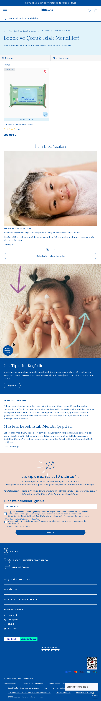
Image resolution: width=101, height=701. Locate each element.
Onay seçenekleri (10, 684)
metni (17, 526)
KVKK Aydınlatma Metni (61, 688)
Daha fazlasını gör (64, 45)
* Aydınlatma (10, 526)
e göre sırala (62, 58)
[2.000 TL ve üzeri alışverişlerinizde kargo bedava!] (50, 2)
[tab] (47, 249)
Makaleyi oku (9, 245)
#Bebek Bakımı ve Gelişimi (18, 228)
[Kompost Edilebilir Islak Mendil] (26, 94)
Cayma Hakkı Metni (63, 692)
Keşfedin (12, 385)
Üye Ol (50, 532)
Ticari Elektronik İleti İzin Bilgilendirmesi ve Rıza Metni (29, 692)
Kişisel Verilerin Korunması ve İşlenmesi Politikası (27, 688)
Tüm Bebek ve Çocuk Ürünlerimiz (24, 31)
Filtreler (9, 58)
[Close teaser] (13, 344)
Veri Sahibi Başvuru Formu (86, 692)
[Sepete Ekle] (45, 114)
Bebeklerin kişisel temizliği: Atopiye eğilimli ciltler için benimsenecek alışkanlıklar (42, 232)
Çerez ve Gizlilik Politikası (33, 684)
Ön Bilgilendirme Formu (58, 684)
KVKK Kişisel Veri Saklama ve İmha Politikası (25, 697)
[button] (89, 10)
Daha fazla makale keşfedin (50, 256)
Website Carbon (28, 639)
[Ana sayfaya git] (5, 31)
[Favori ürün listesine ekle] (46, 71)
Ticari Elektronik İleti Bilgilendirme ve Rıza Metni (22, 519)
